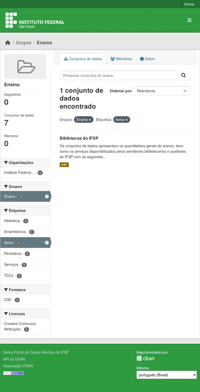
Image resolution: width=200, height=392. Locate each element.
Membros (123, 58)
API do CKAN (14, 359)
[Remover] (90, 120)
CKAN (145, 358)
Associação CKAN (18, 365)
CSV (64, 165)
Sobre (149, 58)
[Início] (7, 42)
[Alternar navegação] (189, 20)
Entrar (189, 4)
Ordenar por (120, 90)
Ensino (44, 42)
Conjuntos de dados (85, 58)
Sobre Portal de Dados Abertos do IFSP (36, 352)
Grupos (23, 42)
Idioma (142, 367)
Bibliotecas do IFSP (79, 138)
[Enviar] (183, 75)
